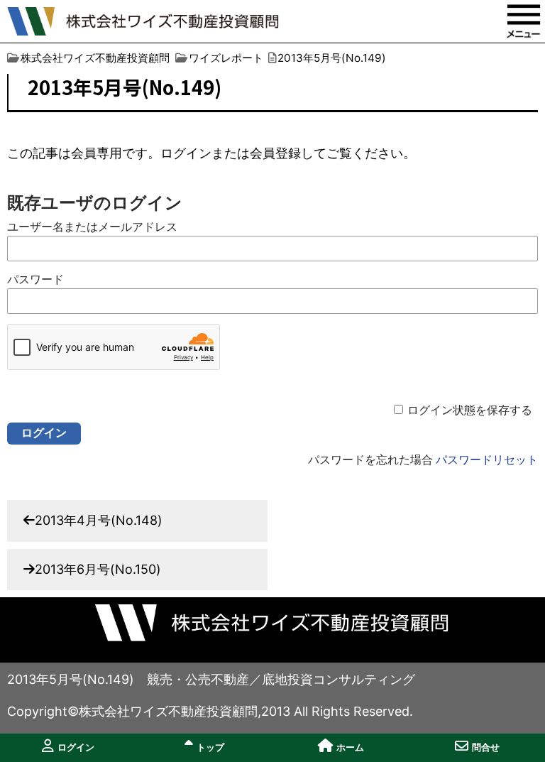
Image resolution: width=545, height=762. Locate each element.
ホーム (350, 747)
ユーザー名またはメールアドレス (92, 227)
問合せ (486, 747)
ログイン (75, 747)
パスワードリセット (487, 460)
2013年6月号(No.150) (98, 569)
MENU (523, 21)
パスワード (35, 279)
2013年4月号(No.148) (99, 520)
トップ (210, 747)
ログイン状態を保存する (469, 410)
